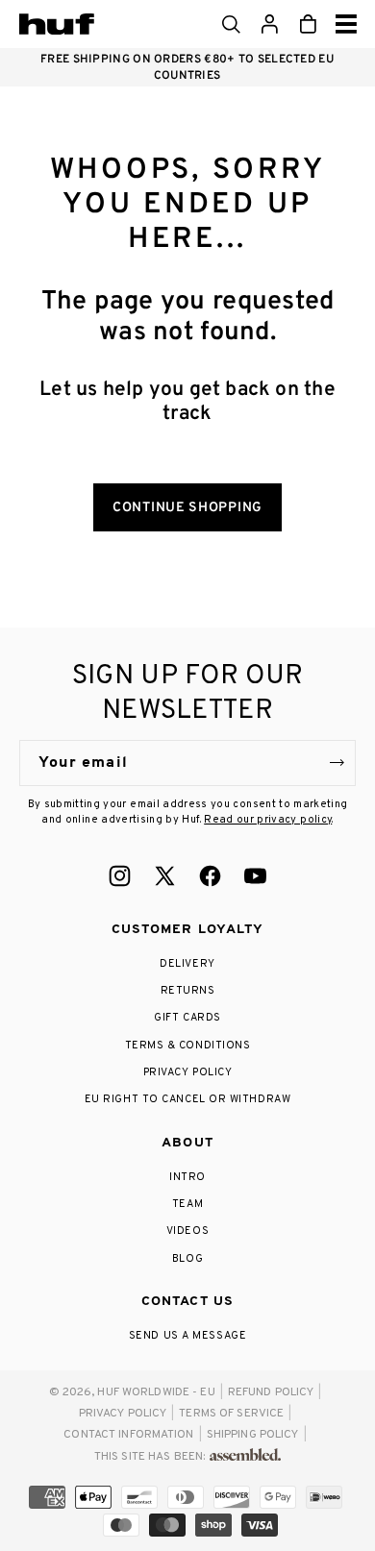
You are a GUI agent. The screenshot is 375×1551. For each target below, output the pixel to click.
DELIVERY (187, 964)
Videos (187, 1231)
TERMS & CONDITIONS (188, 1045)
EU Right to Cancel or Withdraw (188, 1099)
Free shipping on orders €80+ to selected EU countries (187, 68)
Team (187, 1204)
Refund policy (271, 1392)
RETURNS (188, 990)
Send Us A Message (187, 1335)
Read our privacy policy (268, 819)
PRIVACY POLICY (188, 1072)
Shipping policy (253, 1434)
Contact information (128, 1434)
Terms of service (231, 1413)
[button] (231, 24)
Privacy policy (123, 1413)
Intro (187, 1177)
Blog (187, 1259)
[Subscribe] (336, 763)
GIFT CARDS (187, 1017)
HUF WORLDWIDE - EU (155, 1392)
